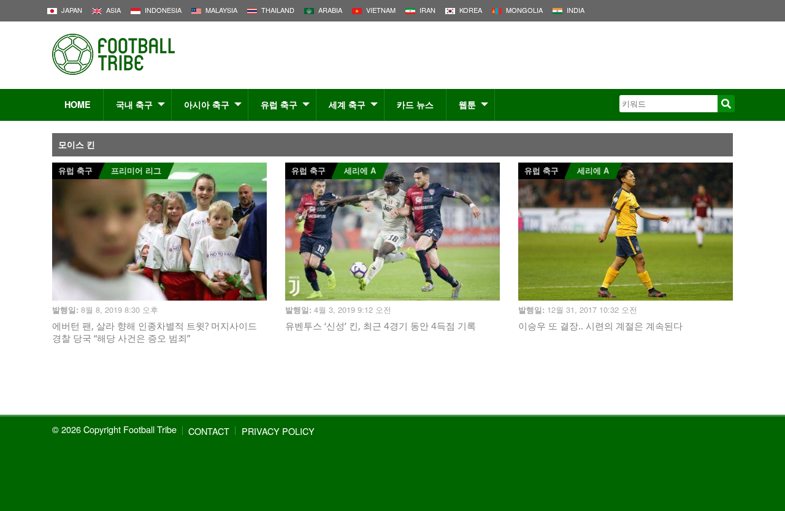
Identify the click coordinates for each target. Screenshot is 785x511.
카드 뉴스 (415, 104)
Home (77, 104)
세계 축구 (347, 104)
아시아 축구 (206, 104)
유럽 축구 (279, 104)
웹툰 (467, 104)
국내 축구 (134, 104)
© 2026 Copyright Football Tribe (114, 429)
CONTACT (208, 431)
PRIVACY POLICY (278, 431)
